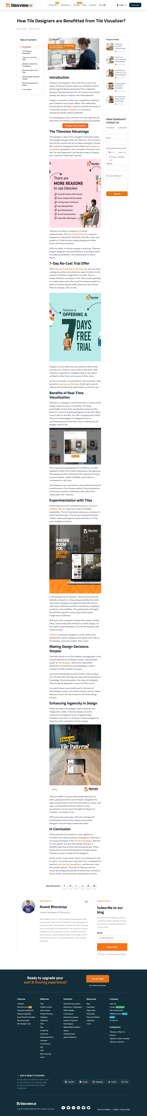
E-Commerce (68, 1014)
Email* (108, 138)
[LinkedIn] (82, 886)
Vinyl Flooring (45, 1044)
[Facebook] (64, 886)
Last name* (122, 128)
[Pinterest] (88, 886)
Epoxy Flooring (45, 1054)
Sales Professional (70, 1037)
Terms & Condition (104, 1109)
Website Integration (24, 1014)
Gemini (113, 1082)
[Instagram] (76, 886)
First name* (110, 128)
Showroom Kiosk (23, 1020)
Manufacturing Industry (72, 1004)
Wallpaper (44, 1017)
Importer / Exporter (71, 1020)
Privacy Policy (125, 1109)
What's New (91, 1014)
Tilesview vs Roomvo (117, 1042)
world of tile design (83, 840)
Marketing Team (69, 1034)
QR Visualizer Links (24, 1024)
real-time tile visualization (69, 864)
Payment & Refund (93, 1017)
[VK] (94, 886)
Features (53, 4)
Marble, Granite (46, 1007)
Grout (42, 1057)
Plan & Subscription (116, 1010)
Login (121, 5)
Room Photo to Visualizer (26, 1017)
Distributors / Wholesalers (73, 1007)
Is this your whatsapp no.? (116, 158)
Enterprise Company (71, 1017)
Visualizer (20, 1004)
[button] (30, 40)
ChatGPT (71, 1082)
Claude (85, 1082)
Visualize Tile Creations (75, 125)
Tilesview (53, 634)
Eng (100, 5)
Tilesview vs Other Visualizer (120, 1038)
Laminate (43, 1040)
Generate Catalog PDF (25, 1010)
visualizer (73, 109)
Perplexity (99, 1082)
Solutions (65, 5)
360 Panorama (24, 1007)
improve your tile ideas (68, 384)
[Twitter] (70, 886)
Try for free (98, 978)
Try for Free (135, 5)
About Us (113, 1004)
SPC (41, 1047)
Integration (91, 1020)
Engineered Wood (46, 1037)
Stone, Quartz (45, 1010)
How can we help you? (114, 176)
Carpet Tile (44, 1030)
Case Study (91, 1007)
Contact (92, 5)
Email (100, 933)
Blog (84, 5)
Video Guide (91, 1010)
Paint (42, 1024)
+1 (111, 152)
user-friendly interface (78, 234)
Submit (117, 194)
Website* (109, 164)
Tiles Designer (68, 1024)
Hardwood (44, 1034)
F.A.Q (89, 1024)
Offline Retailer (69, 1010)
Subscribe (112, 946)
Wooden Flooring (46, 1014)
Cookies (115, 1109)
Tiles (42, 1004)
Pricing (76, 4)
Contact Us (114, 1020)
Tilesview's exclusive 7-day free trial (70, 269)
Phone (116, 148)
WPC (42, 1051)
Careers (117, 1007)
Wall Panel (44, 1020)
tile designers (65, 662)
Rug (41, 1027)
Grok (126, 1082)
